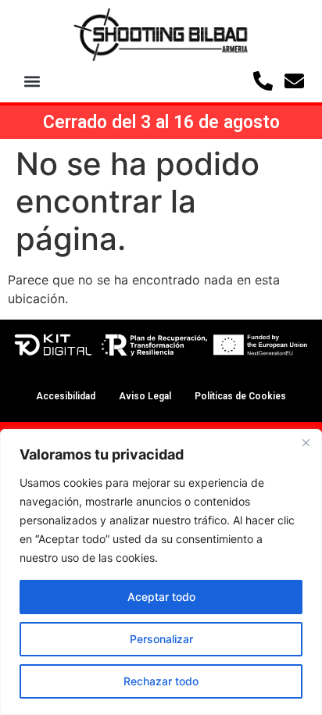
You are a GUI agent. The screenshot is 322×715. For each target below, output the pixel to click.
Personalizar (161, 638)
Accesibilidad (65, 396)
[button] (32, 81)
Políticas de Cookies (240, 396)
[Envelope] (294, 81)
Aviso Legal (145, 396)
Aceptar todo (161, 596)
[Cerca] (305, 442)
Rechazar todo (161, 681)
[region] (161, 572)
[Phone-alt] (263, 81)
